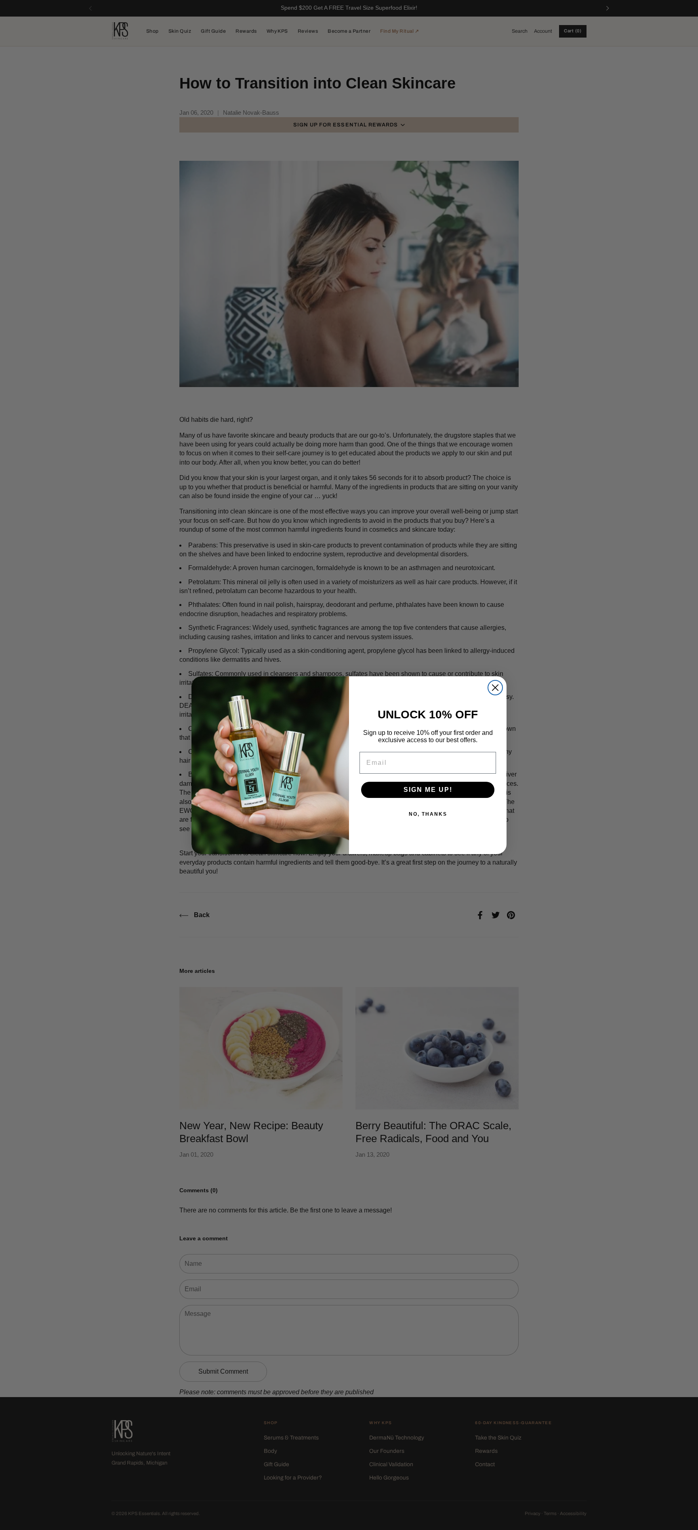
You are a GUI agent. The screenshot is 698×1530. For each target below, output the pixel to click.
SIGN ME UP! (428, 789)
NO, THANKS (428, 814)
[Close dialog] (495, 687)
